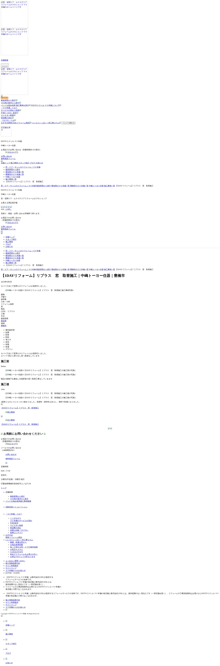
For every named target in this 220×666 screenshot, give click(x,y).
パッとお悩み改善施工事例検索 (18, 501)
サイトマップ (11, 568)
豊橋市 (3, 326)
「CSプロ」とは (7, 120)
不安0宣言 (14, 523)
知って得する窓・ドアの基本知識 (24, 547)
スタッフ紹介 (24, 163)
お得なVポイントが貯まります (22, 557)
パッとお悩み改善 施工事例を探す (15, 105)
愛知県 (3, 321)
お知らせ (39, 163)
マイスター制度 (7, 115)
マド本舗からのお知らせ (16, 570)
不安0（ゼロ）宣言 (8, 113)
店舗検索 (4, 60)
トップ (3, 488)
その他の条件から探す (10, 103)
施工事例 (14, 163)
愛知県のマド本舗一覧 (15, 172)
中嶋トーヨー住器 (13, 177)
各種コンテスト (16, 533)
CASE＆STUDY (16, 552)
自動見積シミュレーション (17, 507)
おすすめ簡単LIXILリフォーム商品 (15, 123)
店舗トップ (6, 163)
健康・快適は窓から (18, 542)
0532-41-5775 (12, 152)
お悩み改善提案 (16, 545)
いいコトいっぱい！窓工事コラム (45, 123)
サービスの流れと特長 (10, 110)
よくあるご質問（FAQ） (16, 561)
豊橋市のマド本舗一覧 (15, 174)
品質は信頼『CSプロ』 (19, 530)
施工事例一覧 (11, 179)
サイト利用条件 (12, 566)
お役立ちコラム (16, 549)
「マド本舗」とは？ (9, 108)
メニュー (5, 66)
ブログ (33, 163)
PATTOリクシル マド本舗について (45, 105)
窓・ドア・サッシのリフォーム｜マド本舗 (23, 167)
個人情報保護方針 (13, 563)
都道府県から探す (8, 100)
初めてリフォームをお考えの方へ (24, 554)
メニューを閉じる (68, 123)
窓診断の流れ (6, 118)
